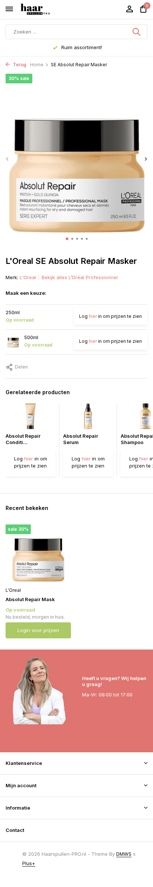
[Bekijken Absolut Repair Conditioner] (30, 418)
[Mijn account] (129, 9)
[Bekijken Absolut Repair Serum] (88, 418)
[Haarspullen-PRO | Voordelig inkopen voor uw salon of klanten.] (44, 9)
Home (36, 64)
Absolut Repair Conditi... (23, 439)
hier (93, 316)
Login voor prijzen (38, 630)
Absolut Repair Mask (30, 599)
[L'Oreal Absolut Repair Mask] (38, 553)
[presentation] (7, 158)
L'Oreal (28, 277)
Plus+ (28, 863)
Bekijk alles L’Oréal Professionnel (80, 277)
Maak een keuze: (26, 293)
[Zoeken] (137, 31)
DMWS (123, 854)
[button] (67, 238)
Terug (19, 64)
